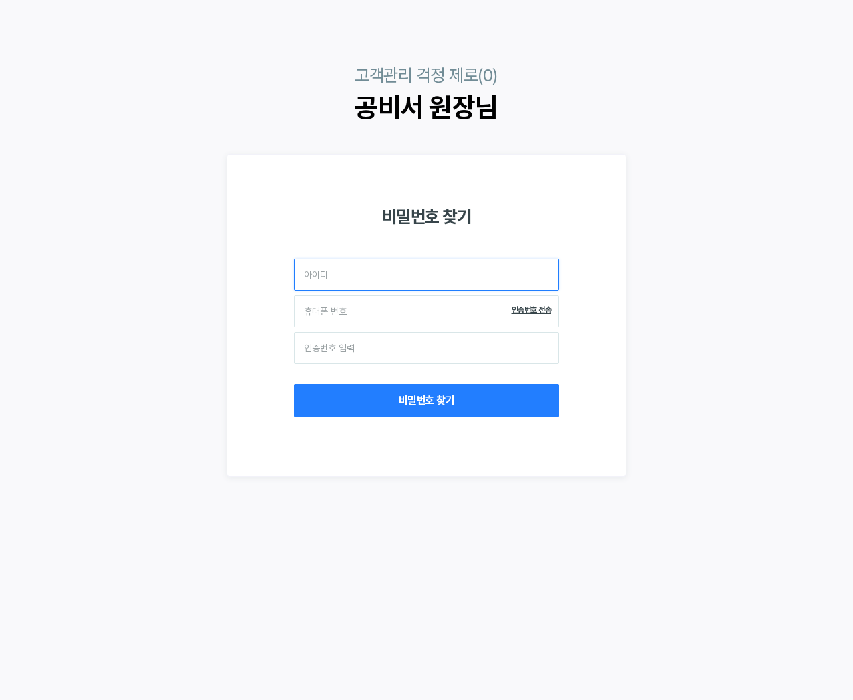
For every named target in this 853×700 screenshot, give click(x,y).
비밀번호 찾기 (427, 400)
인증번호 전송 (532, 310)
